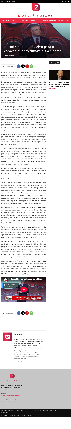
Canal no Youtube (56, 20)
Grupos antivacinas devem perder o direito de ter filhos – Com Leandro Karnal (59, 84)
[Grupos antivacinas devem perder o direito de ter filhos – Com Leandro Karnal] (59, 75)
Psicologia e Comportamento (11, 43)
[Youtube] (68, 1)
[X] (65, 1)
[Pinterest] (27, 66)
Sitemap (23, 410)
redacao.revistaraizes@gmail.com (11, 395)
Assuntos (12, 20)
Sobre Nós (35, 20)
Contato (44, 20)
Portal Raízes (10, 55)
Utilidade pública (5, 412)
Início (4, 20)
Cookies (17, 410)
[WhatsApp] (31, 66)
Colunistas (23, 20)
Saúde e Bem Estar (47, 410)
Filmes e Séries (37, 410)
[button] (67, 20)
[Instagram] (62, 1)
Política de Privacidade (7, 410)
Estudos (56, 410)
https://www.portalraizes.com (21, 336)
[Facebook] (59, 1)
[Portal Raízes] (35, 10)
